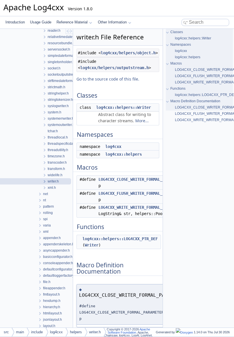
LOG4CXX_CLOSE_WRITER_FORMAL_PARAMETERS (141, 179)
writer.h (95, 332)
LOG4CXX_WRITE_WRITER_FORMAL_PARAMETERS (141, 207)
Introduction (15, 22)
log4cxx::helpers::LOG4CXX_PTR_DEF (120, 238)
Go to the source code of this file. (107, 79)
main (20, 332)
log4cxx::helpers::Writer (123, 107)
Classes (176, 32)
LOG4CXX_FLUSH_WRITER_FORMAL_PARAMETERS (141, 193)
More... (142, 120)
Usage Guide (40, 22)
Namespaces (180, 45)
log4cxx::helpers (123, 154)
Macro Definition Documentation (195, 101)
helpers (76, 332)
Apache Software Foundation (129, 331)
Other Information (112, 22)
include (37, 332)
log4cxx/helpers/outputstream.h (114, 67)
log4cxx (113, 146)
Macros (176, 63)
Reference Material (72, 22)
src (6, 332)
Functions (177, 89)
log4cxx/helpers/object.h (128, 53)
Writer (91, 245)
